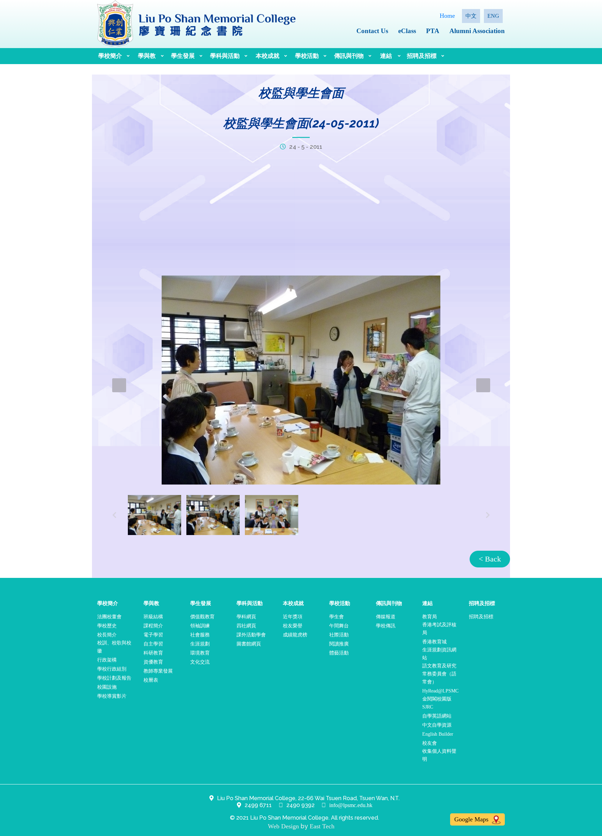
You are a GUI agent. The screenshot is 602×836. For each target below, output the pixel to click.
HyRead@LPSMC (440, 691)
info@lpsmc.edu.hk (350, 805)
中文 (471, 16)
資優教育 (153, 662)
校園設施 (107, 687)
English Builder (437, 734)
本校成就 (267, 56)
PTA (432, 30)
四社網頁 (246, 625)
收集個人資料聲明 (439, 755)
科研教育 (153, 653)
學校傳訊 (385, 625)
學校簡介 (110, 56)
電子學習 (153, 634)
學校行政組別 (111, 669)
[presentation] (119, 385)
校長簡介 (107, 634)
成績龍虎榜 (295, 634)
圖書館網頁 (249, 644)
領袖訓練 (200, 625)
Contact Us (372, 30)
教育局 (429, 616)
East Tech (322, 826)
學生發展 (183, 56)
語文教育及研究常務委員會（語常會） (439, 673)
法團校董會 (109, 616)
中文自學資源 (437, 725)
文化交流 (200, 662)
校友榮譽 (292, 625)
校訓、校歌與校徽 (114, 646)
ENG (493, 16)
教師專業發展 (158, 671)
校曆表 (151, 680)
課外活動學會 (251, 634)
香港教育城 (434, 641)
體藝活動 (339, 653)
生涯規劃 (200, 644)
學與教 (147, 56)
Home (447, 15)
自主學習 (153, 644)
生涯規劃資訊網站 (439, 653)
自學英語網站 (437, 716)
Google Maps (472, 819)
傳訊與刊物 (349, 56)
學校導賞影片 (111, 696)
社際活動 (339, 634)
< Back (490, 559)
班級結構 (153, 616)
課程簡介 (153, 625)
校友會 (429, 743)
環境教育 (200, 653)
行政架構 (107, 660)
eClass (407, 30)
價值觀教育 (202, 616)
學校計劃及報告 (114, 678)
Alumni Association (477, 30)
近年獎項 (292, 616)
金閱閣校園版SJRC (437, 703)
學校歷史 (107, 625)
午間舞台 (339, 625)
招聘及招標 (422, 56)
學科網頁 (246, 616)
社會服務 (200, 634)
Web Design (283, 826)
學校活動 (307, 56)
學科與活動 (225, 56)
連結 (386, 56)
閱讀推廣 (339, 644)
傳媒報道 (385, 616)
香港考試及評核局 (439, 628)
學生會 (336, 616)
